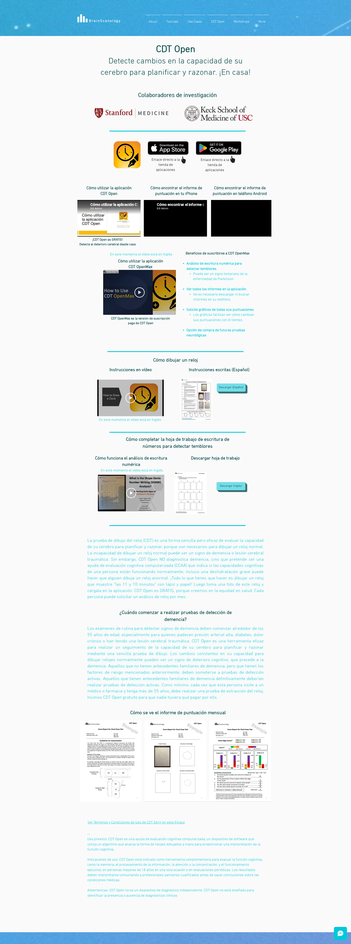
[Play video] (139, 292)
